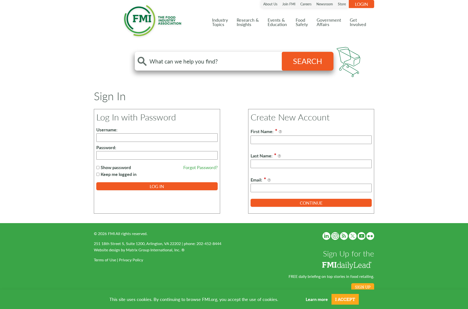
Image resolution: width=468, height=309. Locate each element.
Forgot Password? (200, 167)
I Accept (345, 299)
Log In (157, 186)
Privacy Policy (131, 260)
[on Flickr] (370, 236)
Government (329, 22)
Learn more (317, 299)
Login (361, 4)
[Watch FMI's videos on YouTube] (361, 236)
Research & (248, 22)
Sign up (362, 287)
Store (342, 3)
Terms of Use (105, 260)
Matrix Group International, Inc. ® (155, 250)
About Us (270, 3)
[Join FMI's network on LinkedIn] (326, 236)
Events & (277, 22)
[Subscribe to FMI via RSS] (344, 236)
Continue (311, 203)
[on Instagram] (335, 236)
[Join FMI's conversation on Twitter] (353, 236)
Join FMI (288, 3)
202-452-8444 (208, 243)
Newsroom (324, 3)
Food (302, 22)
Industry (220, 22)
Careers (306, 3)
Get (358, 22)
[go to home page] (152, 20)
